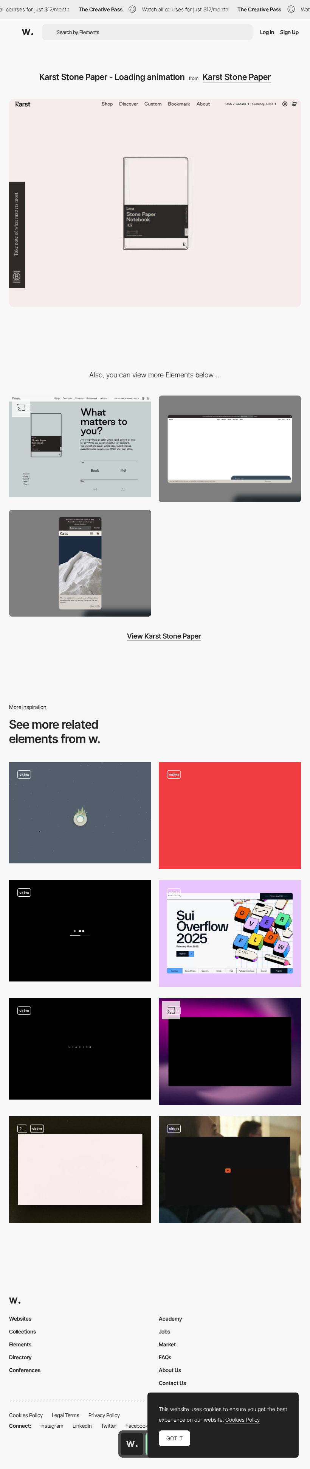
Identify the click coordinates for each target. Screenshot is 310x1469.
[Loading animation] (230, 933)
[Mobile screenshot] (80, 563)
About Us (170, 1370)
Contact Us (172, 1383)
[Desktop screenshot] (230, 449)
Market (167, 1344)
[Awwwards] (27, 32)
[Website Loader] (230, 1051)
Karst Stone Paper (237, 77)
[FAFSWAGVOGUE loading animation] (80, 1049)
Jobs (164, 1331)
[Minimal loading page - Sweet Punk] (80, 931)
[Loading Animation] (80, 1169)
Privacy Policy (104, 1415)
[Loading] (230, 1169)
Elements (20, 1344)
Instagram (52, 1425)
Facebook (137, 1425)
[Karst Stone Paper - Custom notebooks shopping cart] (80, 446)
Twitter (108, 1425)
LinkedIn (82, 1425)
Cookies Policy (26, 1415)
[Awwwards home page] (132, 1444)
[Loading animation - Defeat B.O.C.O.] (80, 813)
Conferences (24, 1370)
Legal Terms (65, 1415)
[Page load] (230, 815)
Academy (170, 1318)
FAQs (165, 1357)
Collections (22, 1331)
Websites (20, 1318)
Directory (20, 1357)
